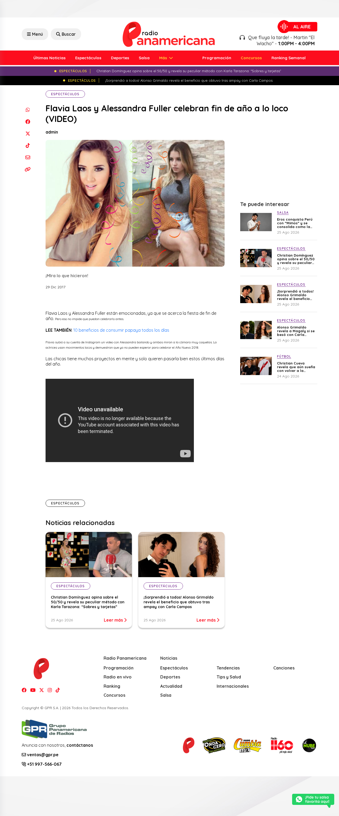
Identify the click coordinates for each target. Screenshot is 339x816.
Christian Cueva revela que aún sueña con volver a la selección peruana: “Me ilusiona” (296, 366)
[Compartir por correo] (28, 157)
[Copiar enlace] (28, 169)
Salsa (144, 57)
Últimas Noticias (49, 57)
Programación (216, 57)
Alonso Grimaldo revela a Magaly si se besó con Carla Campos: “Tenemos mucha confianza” (296, 330)
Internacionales (233, 686)
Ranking (112, 686)
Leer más (114, 620)
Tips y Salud (229, 677)
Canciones (284, 668)
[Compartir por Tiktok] (28, 145)
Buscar (69, 34)
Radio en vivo (118, 677)
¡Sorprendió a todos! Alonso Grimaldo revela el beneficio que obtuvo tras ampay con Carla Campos (178, 602)
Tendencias (228, 668)
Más (163, 57)
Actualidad (171, 686)
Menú (37, 34)
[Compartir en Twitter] (28, 133)
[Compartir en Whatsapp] (28, 110)
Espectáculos (88, 57)
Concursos (251, 57)
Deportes (120, 57)
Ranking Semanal (288, 57)
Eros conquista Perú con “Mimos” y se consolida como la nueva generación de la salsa (295, 223)
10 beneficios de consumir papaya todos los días (121, 330)
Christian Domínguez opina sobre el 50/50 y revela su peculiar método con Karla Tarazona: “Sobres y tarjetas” (87, 602)
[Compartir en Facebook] (28, 121)
